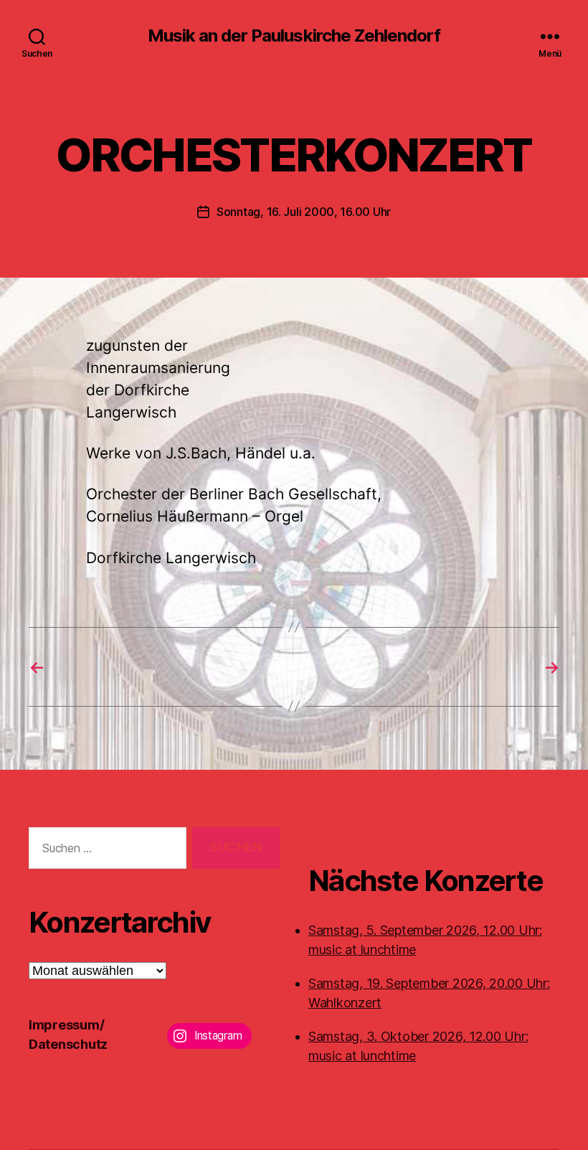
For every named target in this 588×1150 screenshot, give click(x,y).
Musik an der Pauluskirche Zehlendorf (294, 35)
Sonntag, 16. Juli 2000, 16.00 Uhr (304, 211)
